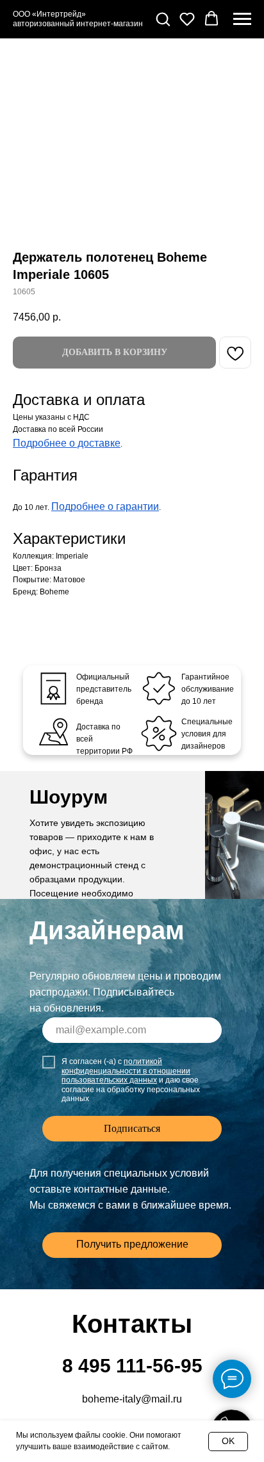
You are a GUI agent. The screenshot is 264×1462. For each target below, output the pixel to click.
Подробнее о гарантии (105, 506)
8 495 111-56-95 (132, 1365)
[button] (162, 18)
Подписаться (132, 1128)
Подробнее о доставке (66, 443)
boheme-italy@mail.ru (132, 1399)
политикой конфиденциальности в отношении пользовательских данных (126, 1071)
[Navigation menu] (242, 19)
